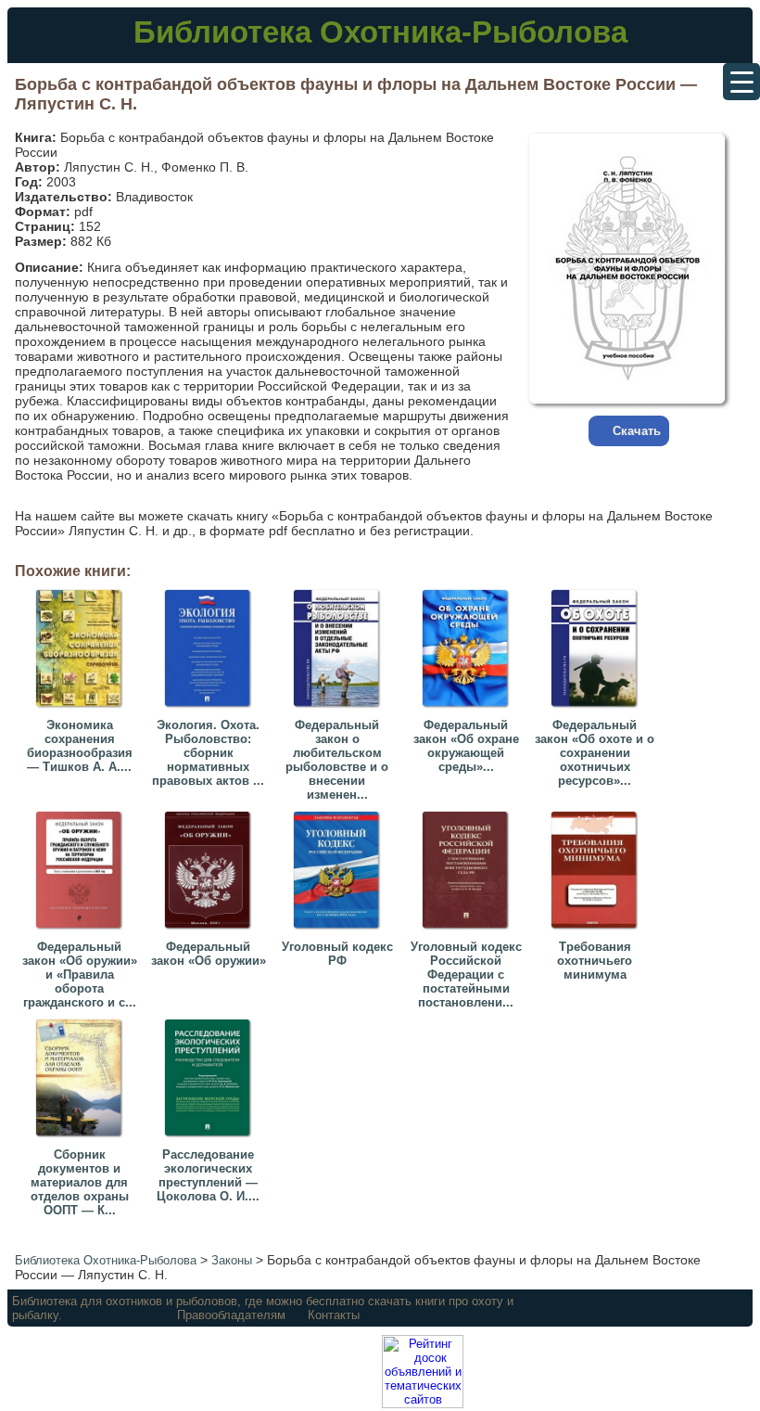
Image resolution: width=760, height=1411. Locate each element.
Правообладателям (231, 1315)
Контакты (334, 1315)
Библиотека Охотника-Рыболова (380, 32)
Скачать (637, 431)
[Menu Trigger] (741, 81)
